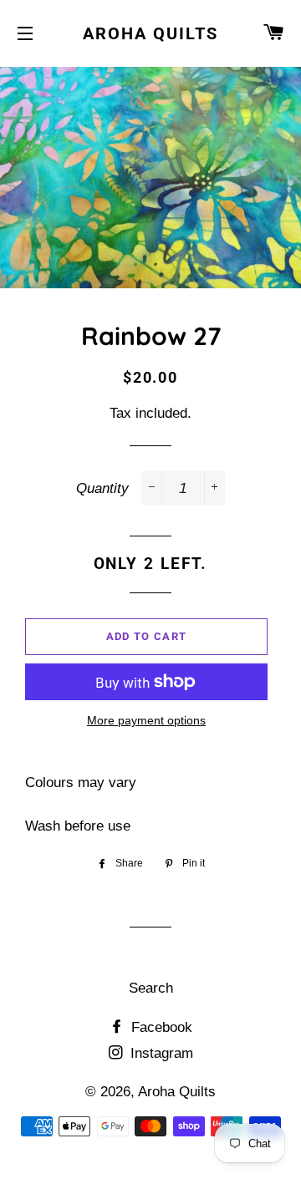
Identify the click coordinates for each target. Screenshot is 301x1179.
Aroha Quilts (150, 33)
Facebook (159, 1027)
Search (151, 988)
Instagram (159, 1053)
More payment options (146, 720)
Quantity (102, 488)
